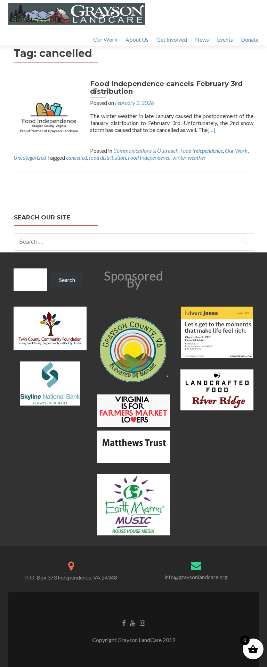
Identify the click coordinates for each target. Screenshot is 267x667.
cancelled (76, 157)
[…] (211, 129)
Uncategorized (30, 157)
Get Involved (171, 39)
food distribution (107, 157)
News (202, 39)
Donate (250, 39)
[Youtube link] (132, 622)
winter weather (189, 157)
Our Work (105, 39)
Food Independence (201, 150)
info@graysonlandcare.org (196, 577)
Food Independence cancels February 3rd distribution (166, 87)
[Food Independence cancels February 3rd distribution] (48, 113)
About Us (137, 39)
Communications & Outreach (145, 150)
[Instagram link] (142, 622)
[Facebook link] (124, 622)
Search (67, 279)
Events (225, 39)
